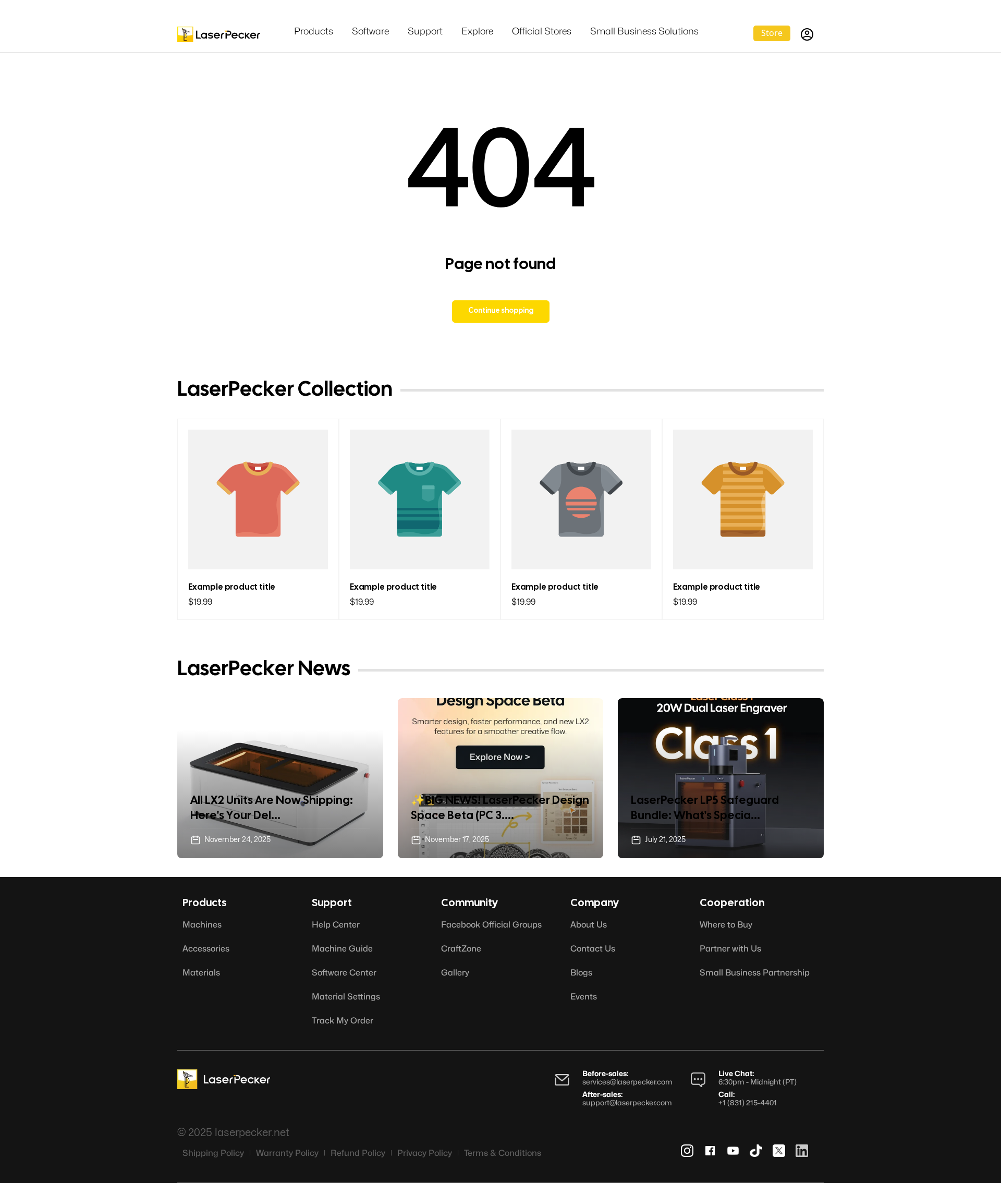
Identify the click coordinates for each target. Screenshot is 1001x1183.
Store (772, 33)
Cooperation (732, 903)
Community (469, 903)
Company (594, 903)
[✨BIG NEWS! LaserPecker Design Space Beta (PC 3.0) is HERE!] (501, 778)
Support (332, 903)
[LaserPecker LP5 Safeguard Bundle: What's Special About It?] (721, 778)
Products (204, 903)
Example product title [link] (231, 587)
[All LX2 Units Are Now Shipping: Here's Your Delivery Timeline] (280, 778)
